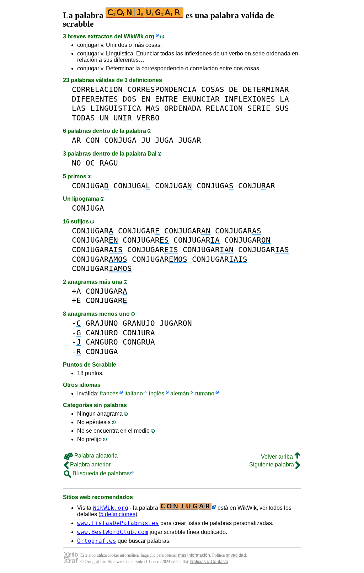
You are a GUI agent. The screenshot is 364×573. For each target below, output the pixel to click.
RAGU (109, 162)
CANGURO (102, 341)
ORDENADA (182, 108)
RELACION (224, 108)
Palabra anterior (90, 464)
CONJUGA (120, 140)
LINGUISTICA (115, 108)
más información (194, 555)
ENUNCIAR (201, 98)
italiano (133, 393)
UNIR (122, 117)
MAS (153, 108)
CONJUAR (256, 185)
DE (233, 89)
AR (76, 140)
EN (145, 98)
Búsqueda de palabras (100, 473)
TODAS (83, 117)
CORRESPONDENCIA (162, 89)
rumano (204, 393)
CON (93, 140)
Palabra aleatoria (95, 456)
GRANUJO (139, 323)
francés (109, 393)
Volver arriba (277, 457)
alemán (179, 393)
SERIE (259, 108)
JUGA (164, 140)
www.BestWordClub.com (112, 532)
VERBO (148, 117)
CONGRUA (139, 341)
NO (76, 162)
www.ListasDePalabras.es (118, 523)
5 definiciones (117, 514)
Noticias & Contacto (209, 561)
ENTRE (166, 98)
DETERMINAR (266, 89)
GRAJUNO (102, 323)
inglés (156, 393)
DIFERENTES (95, 98)
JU (145, 140)
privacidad (236, 555)
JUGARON (176, 323)
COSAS (212, 89)
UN (104, 117)
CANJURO (102, 332)
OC (90, 162)
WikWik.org (139, 36)
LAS (79, 108)
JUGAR (189, 140)
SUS (282, 108)
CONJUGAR (92, 230)
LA (284, 98)
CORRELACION (97, 89)
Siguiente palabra (272, 464)
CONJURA (139, 332)
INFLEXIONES (249, 98)
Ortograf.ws (96, 540)
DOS (129, 98)
